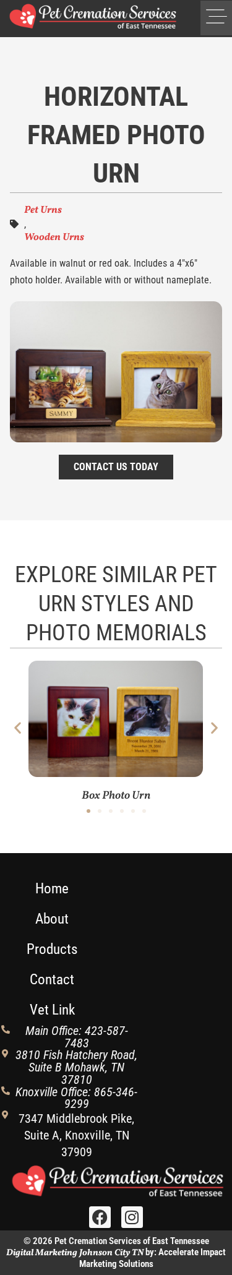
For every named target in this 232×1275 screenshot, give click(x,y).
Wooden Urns (54, 238)
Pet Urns (43, 210)
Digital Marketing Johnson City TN (75, 1253)
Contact (52, 979)
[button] (216, 18)
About (52, 919)
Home (52, 888)
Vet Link (52, 1010)
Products (52, 949)
